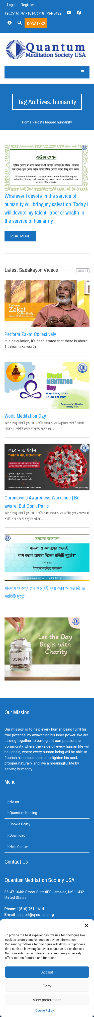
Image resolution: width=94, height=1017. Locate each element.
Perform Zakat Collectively (30, 334)
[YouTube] (69, 14)
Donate (34, 24)
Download (17, 835)
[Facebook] (79, 14)
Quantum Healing (23, 813)
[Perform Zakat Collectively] (47, 303)
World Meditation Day (25, 415)
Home (27, 122)
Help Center (19, 847)
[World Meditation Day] (47, 385)
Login (11, 5)
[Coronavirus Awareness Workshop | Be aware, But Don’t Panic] (47, 467)
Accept (47, 972)
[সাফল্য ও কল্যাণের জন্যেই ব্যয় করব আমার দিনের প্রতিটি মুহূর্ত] (47, 557)
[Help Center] (10, 24)
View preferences (47, 1000)
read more (20, 236)
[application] (92, 1015)
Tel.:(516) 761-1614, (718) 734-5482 (33, 13)
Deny (47, 986)
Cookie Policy (44, 1010)
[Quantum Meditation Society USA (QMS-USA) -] (47, 49)
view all (83, 271)
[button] (86, 925)
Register (27, 5)
